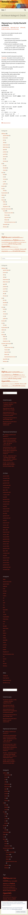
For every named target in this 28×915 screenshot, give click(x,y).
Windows (5, 226)
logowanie (24, 242)
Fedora (6, 215)
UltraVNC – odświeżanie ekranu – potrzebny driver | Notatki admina (10, 457)
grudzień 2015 (6, 539)
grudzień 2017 (6, 515)
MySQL (3, 29)
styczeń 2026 (6, 476)
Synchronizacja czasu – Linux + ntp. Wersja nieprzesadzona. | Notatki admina (9, 449)
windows (23, 251)
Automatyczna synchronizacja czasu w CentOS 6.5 (10, 452)
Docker (4, 138)
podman (5, 152)
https (15, 242)
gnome (8, 242)
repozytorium (12, 249)
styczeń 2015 (6, 546)
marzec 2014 (6, 560)
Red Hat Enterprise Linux (9, 222)
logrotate (2, 244)
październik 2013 (6, 567)
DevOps (3, 186)
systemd (5, 251)
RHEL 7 (18, 249)
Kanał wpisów (6, 678)
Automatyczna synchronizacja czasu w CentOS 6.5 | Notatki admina (9, 440)
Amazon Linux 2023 (8, 212)
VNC (4, 159)
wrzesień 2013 (6, 569)
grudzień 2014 (6, 548)
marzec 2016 (6, 534)
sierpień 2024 (6, 480)
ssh (25, 249)
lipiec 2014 (5, 550)
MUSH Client (5, 147)
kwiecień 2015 (6, 541)
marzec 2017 (6, 525)
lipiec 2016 (5, 529)
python (4, 184)
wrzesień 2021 (6, 487)
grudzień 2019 (6, 499)
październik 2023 (6, 485)
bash (4, 174)
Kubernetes (5, 145)
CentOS (17, 237)
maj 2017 (5, 520)
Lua (3, 181)
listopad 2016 (6, 527)
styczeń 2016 (6, 536)
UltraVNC (15, 251)
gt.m (4, 165)
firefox (24, 240)
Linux (4, 210)
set (24, 249)
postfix (4, 154)
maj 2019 (5, 506)
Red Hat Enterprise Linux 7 (5, 249)
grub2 (10, 242)
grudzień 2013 (6, 564)
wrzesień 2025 (6, 478)
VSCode (4, 161)
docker (11, 240)
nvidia (4, 204)
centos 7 (21, 237)
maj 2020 (5, 497)
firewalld (2, 242)
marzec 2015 (6, 543)
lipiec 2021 (5, 490)
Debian (3, 240)
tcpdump (10, 251)
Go (3, 177)
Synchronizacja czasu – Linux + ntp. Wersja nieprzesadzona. (10, 443)
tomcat (4, 156)
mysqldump (7, 29)
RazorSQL (16, 29)
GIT (3, 140)
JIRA (4, 142)
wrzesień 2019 (6, 501)
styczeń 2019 (6, 511)
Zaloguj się (5, 675)
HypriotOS (6, 217)
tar (8, 251)
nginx (4, 149)
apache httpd (6, 135)
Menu (2, 10)
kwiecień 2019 (6, 508)
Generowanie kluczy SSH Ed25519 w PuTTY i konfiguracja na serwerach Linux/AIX (10, 414)
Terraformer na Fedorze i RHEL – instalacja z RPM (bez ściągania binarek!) (10, 404)
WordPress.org (6, 682)
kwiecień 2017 (6, 522)
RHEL (16, 249)
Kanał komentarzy (7, 680)
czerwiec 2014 (6, 553)
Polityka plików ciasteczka (17, 909)
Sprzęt (2, 200)
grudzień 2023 (6, 483)
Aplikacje (3, 133)
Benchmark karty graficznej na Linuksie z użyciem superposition (10, 423)
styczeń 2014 (6, 562)
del (5, 240)
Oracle (17, 27)
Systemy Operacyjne (6, 208)
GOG (4, 190)
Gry (2, 188)
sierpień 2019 (6, 504)
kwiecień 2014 (6, 557)
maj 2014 (5, 555)
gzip (13, 242)
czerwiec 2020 (6, 494)
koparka (18, 242)
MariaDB (13, 27)
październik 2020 (6, 492)
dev (2, 172)
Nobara (6, 219)
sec (2, 197)
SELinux (22, 249)
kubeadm (21, 242)
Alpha (4, 201)
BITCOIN (12, 237)
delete (8, 240)
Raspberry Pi (6, 206)
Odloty (3, 195)
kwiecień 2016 (6, 532)
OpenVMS (5, 224)
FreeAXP (5, 242)
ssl (2, 251)
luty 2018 (5, 513)
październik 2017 (6, 518)
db (2, 163)
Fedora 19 (20, 240)
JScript (4, 179)
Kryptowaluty (4, 193)
